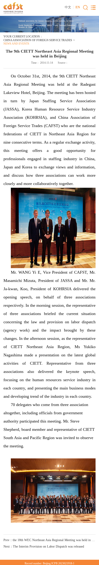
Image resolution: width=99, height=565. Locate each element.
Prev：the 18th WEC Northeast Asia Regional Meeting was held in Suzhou (49, 540)
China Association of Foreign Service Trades (37, 40)
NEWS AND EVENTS (16, 43)
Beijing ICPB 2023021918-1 (58, 563)
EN (78, 7)
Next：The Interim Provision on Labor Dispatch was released (43, 546)
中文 (68, 7)
